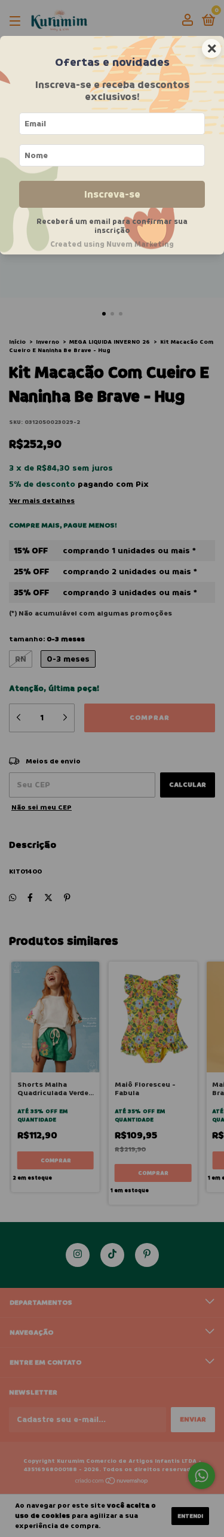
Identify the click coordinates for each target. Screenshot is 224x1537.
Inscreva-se (112, 194)
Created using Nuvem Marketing (112, 244)
